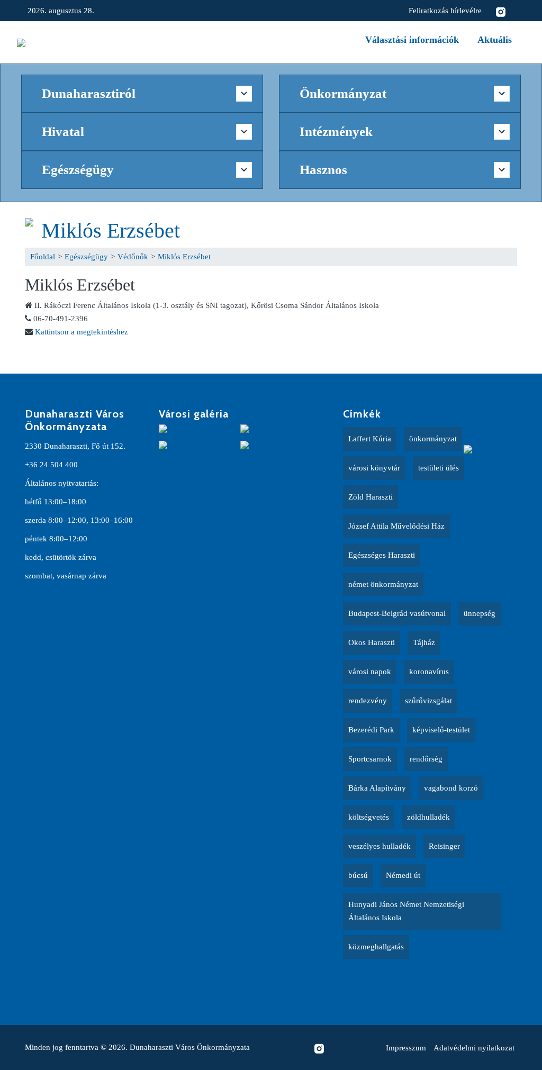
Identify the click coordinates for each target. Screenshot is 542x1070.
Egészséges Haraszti (381, 555)
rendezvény (367, 700)
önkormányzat (433, 438)
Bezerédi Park (371, 730)
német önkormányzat (383, 584)
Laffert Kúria (369, 438)
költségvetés (368, 817)
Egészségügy (86, 256)
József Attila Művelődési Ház (396, 526)
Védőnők (133, 256)
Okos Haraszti (371, 642)
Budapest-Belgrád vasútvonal (397, 613)
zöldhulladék (428, 817)
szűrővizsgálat (428, 700)
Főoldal (42, 256)
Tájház (424, 642)
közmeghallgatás (376, 946)
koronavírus (429, 671)
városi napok (369, 671)
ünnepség (479, 613)
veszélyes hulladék (379, 846)
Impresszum (406, 1048)
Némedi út (403, 875)
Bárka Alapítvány (377, 788)
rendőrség (426, 759)
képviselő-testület (441, 730)
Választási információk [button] (412, 39)
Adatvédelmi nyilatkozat (473, 1048)
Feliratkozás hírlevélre (445, 10)
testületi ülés (438, 468)
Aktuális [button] (494, 39)
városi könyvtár (374, 468)
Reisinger (444, 846)
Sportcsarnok (370, 759)
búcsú (358, 875)
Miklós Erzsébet (110, 230)
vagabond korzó (451, 788)
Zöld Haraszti (370, 497)
